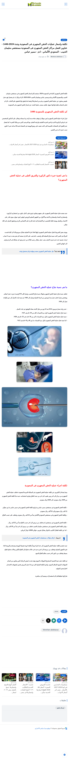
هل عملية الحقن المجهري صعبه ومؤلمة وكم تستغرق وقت (36, 251)
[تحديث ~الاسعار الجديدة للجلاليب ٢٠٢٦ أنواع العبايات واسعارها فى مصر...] (61, 165)
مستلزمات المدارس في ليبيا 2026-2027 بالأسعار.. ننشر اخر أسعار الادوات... (31, 144)
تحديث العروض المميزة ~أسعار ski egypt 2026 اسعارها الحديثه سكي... (33, 154)
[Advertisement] (34, 24)
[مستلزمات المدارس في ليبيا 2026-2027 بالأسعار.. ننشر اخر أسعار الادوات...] (61, 145)
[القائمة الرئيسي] (66, 4)
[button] (59, 620)
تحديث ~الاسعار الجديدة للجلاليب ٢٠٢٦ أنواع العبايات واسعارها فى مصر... (32, 164)
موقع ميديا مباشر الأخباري (42, 728)
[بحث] (3, 4)
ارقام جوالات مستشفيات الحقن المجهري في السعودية (39, 538)
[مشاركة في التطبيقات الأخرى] (43, 620)
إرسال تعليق (60, 708)
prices (64, 40)
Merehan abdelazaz (57, 56)
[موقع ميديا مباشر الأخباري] (34, 4)
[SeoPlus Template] (66, 728)
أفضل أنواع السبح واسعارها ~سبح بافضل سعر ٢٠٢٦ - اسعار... (9, 688)
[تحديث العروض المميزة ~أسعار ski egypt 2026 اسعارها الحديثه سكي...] (61, 155)
